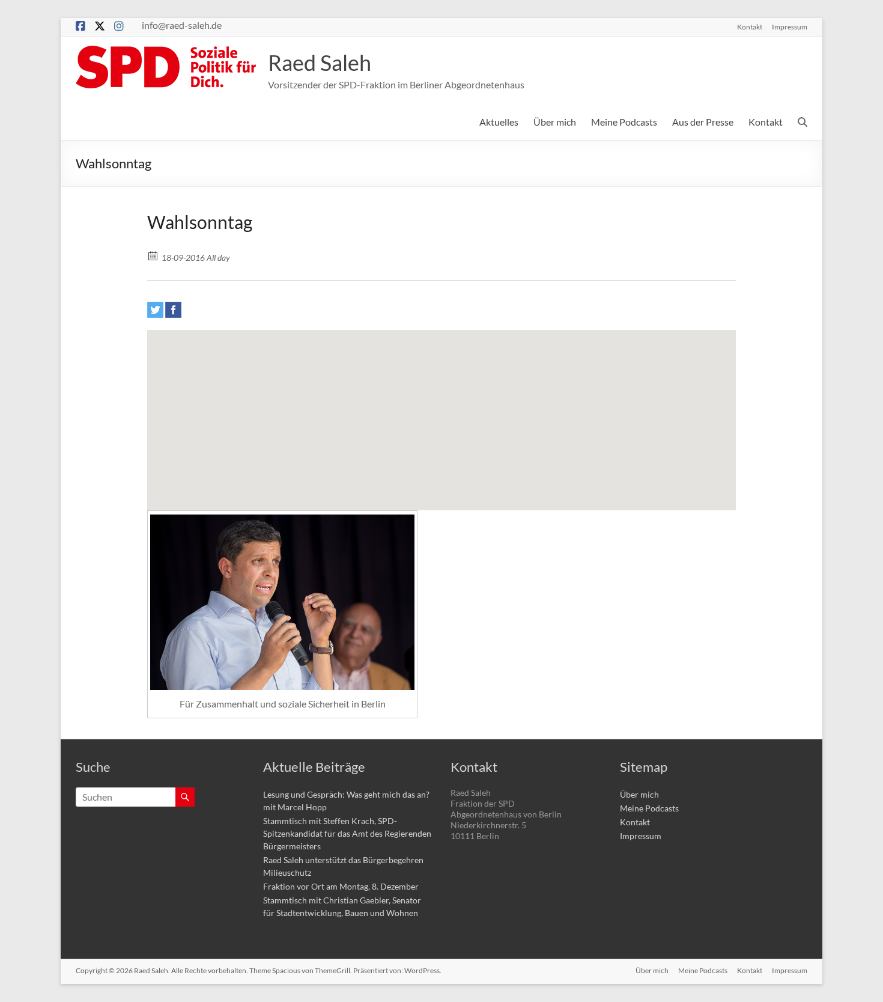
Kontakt (749, 26)
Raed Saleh (319, 62)
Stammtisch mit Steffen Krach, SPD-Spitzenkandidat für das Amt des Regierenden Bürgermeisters (347, 833)
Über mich (554, 121)
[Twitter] (155, 310)
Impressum (789, 26)
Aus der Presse (702, 121)
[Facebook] (173, 310)
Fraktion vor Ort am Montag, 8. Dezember (341, 886)
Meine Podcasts (624, 121)
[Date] (153, 255)
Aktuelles (498, 121)
